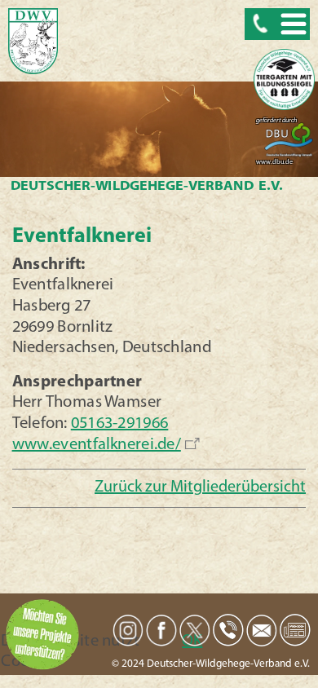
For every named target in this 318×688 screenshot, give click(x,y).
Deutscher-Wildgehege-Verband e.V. (146, 186)
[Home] (33, 42)
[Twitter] (195, 630)
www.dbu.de (274, 162)
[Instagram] (128, 630)
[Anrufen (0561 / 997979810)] (228, 630)
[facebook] (161, 630)
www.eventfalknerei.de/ (95, 445)
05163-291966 (119, 424)
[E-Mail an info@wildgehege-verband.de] (261, 630)
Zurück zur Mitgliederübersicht (200, 487)
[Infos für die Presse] (295, 630)
